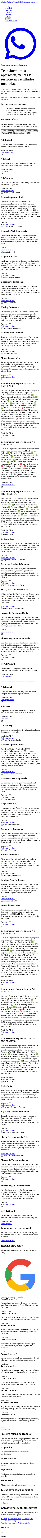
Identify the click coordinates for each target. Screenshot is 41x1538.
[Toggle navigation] (37, 2)
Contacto (8, 16)
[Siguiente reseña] (4, 1427)
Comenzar (4, 172)
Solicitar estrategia (7, 191)
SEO (28, 133)
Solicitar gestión (6, 676)
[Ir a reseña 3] (6, 1429)
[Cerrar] (2, 1532)
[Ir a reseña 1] (2, 1429)
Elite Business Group (8, 1521)
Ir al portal (4, 1503)
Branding (11, 131)
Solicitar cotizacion (8, 224)
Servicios (8, 12)
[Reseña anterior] (2, 1427)
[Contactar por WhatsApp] (20, 63)
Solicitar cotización (8, 351)
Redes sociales (19, 133)
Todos (4, 131)
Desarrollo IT (20, 131)
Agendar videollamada (9, 97)
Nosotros (8, 14)
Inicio (7, 6)
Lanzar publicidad (7, 152)
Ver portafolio (23, 97)
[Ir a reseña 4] (9, 1429)
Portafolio (9, 8)
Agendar (8, 10)
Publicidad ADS (7, 133)
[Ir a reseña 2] (4, 1429)
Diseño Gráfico (32, 131)
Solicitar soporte (27, 1519)
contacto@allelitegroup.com (11, 1519)
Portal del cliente (11, 21)
